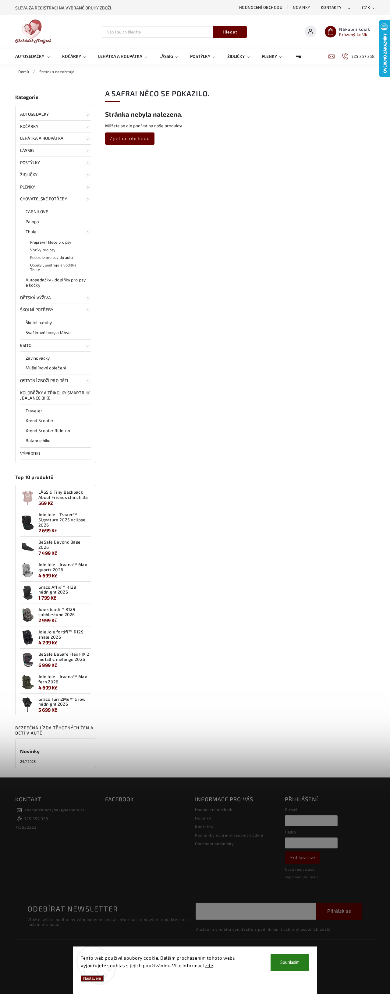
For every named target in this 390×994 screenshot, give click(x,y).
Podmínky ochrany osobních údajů (229, 835)
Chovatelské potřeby (43, 198)
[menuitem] (35, 56)
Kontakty (331, 7)
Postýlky (30, 162)
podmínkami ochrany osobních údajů (294, 929)
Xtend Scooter (40, 420)
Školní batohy (39, 322)
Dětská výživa (35, 297)
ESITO (26, 345)
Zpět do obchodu (130, 138)
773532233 (26, 827)
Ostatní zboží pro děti (44, 380)
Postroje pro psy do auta (51, 257)
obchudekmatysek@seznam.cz (54, 809)
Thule (31, 231)
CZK (366, 7)
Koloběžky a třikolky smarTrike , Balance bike (55, 395)
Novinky (301, 7)
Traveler (34, 410)
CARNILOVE (37, 211)
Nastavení (92, 978)
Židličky (28, 174)
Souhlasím (290, 962)
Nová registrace (299, 869)
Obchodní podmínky (214, 843)
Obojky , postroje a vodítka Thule (53, 267)
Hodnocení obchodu (261, 7)
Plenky (27, 186)
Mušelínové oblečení (46, 367)
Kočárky (29, 126)
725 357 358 (36, 818)
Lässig (27, 150)
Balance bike (38, 440)
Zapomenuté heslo (302, 877)
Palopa (32, 221)
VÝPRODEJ (30, 453)
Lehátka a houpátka (41, 138)
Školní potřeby (36, 309)
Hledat (230, 32)
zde (209, 965)
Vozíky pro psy (42, 249)
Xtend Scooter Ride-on (48, 430)
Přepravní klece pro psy (50, 242)
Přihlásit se (302, 857)
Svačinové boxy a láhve (48, 332)
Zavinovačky (38, 358)
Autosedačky (34, 114)
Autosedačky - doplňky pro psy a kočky (56, 282)
